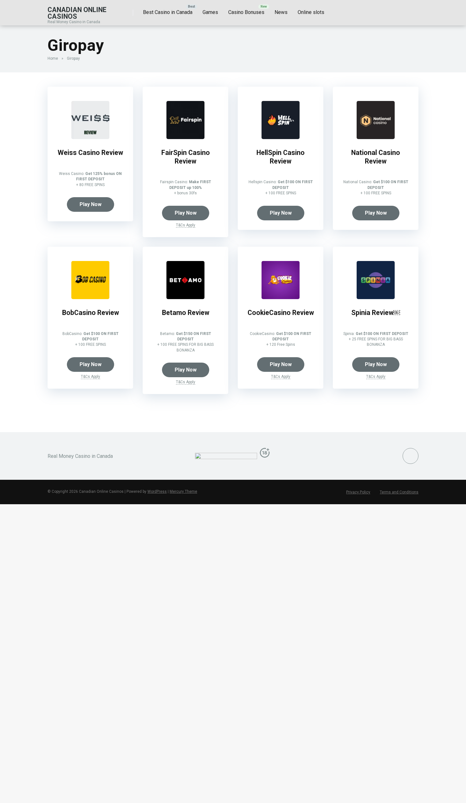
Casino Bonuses (246, 12)
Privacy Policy (358, 492)
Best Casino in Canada (167, 12)
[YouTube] (410, 456)
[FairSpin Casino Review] (185, 137)
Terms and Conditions (399, 492)
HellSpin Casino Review (280, 157)
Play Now (90, 204)
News (281, 12)
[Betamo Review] (185, 297)
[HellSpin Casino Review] (281, 137)
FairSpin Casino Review (185, 157)
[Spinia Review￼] (376, 297)
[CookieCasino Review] (281, 297)
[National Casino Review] (376, 137)
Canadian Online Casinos (77, 13)
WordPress (157, 491)
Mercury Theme (183, 491)
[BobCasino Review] (90, 297)
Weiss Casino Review (90, 153)
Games (210, 12)
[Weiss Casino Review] (90, 137)
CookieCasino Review (281, 313)
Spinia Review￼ (375, 313)
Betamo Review (185, 313)
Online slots (311, 12)
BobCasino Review (90, 313)
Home (53, 58)
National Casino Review (375, 157)
